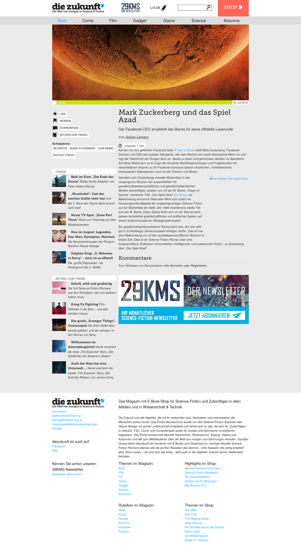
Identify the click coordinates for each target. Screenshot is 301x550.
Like (63, 114)
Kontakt (57, 428)
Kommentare (69, 128)
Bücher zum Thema (74, 135)
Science (199, 20)
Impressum (59, 411)
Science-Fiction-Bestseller (201, 472)
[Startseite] (78, 7)
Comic (88, 20)
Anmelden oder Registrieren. (188, 265)
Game (169, 20)
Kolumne (232, 20)
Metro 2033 (192, 531)
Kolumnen (125, 494)
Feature (124, 531)
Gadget (139, 20)
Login (155, 7)
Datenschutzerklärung (66, 415)
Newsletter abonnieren (66, 474)
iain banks (105, 148)
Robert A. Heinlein (196, 540)
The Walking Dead (196, 518)
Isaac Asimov (193, 523)
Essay (122, 514)
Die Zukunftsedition (197, 477)
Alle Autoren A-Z (195, 485)
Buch (62, 20)
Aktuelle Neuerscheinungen (202, 468)
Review (123, 518)
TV (120, 477)
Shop (230, 7)
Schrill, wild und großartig (91, 283)
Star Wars (191, 510)
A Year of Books (184, 150)
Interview (124, 527)
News (122, 510)
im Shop (180, 195)
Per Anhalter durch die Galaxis (204, 527)
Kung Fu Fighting (84, 304)
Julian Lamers (137, 137)
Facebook (60, 148)
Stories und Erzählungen (201, 481)
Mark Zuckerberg (82, 148)
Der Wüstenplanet (196, 536)
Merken (65, 121)
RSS (55, 450)
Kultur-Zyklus (64, 155)
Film (113, 20)
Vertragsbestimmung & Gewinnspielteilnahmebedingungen (75, 422)
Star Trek (191, 514)
